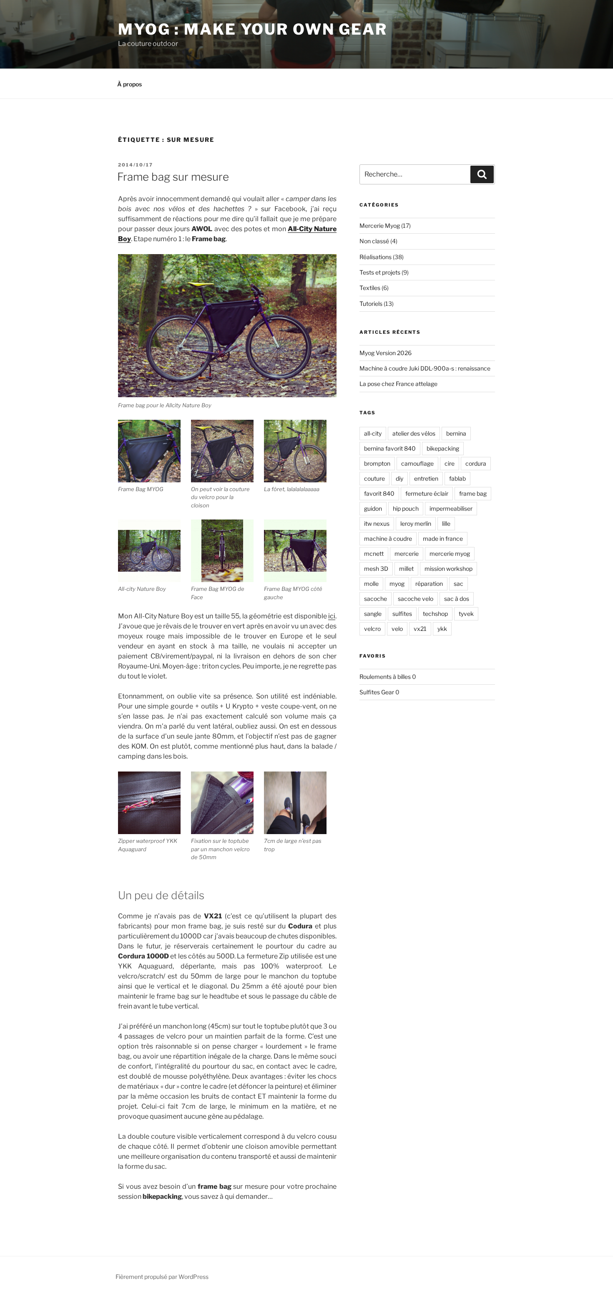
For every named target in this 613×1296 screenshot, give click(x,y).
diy (399, 478)
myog (396, 583)
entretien (426, 478)
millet (406, 568)
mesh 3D (376, 568)
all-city (373, 433)
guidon (373, 508)
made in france (443, 538)
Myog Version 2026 (385, 352)
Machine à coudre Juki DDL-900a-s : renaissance (424, 368)
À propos (129, 84)
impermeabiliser (451, 508)
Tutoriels (370, 303)
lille (446, 523)
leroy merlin (415, 523)
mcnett (374, 553)
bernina (456, 433)
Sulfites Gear (376, 692)
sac (458, 583)
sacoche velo (415, 598)
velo (397, 628)
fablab (457, 478)
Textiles (369, 287)
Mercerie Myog (379, 225)
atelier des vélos (413, 433)
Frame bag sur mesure (173, 176)
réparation (429, 583)
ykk (442, 628)
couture (374, 478)
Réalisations (375, 256)
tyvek (466, 613)
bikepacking (443, 448)
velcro (372, 628)
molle (371, 583)
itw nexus (376, 523)
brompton (377, 463)
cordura (475, 463)
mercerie (406, 553)
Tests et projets (379, 272)
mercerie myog (450, 553)
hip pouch (406, 508)
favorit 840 (379, 493)
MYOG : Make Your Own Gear (252, 29)
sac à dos (456, 598)
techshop (435, 613)
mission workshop (448, 568)
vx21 (420, 628)
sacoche (375, 598)
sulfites (402, 613)
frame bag (473, 493)
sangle (373, 613)
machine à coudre (388, 538)
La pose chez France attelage (398, 383)
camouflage (417, 463)
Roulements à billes (385, 676)
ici (331, 616)
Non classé (374, 241)
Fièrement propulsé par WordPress (162, 1276)
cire (450, 463)
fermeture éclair (426, 493)
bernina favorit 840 (390, 448)
